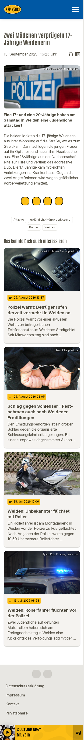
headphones (71, 54)
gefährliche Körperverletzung (50, 219)
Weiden (50, 227)
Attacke (19, 219)
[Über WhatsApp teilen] (47, 201)
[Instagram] (47, 674)
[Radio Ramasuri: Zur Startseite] (36, 9)
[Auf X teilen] (36, 201)
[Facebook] (36, 674)
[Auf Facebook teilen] (25, 201)
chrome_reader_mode (77, 54)
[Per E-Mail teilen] (59, 201)
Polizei (33, 227)
